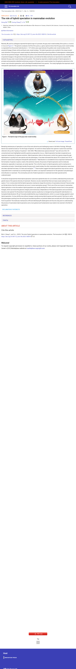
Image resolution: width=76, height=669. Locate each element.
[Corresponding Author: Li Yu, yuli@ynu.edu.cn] (26, 21)
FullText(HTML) (8, 40)
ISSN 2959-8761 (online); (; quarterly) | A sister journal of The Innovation (32, 2)
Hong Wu (4, 22)
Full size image (60, 141)
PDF (31, 15)
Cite (28, 15)
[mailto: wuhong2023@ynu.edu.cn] (10, 21)
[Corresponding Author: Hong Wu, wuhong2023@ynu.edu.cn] (9, 21)
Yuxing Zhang (16, 22)
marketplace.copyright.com (36, 248)
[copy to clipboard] (32, 236)
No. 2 (26, 11)
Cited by (5, 220)
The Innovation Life (7, 11)
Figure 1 (10, 46)
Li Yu (23, 22)
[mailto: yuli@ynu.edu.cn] (28, 21)
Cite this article (51, 34)
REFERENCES (7, 215)
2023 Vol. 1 (19, 11)
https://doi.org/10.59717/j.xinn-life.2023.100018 (31, 34)
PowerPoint (68, 141)
